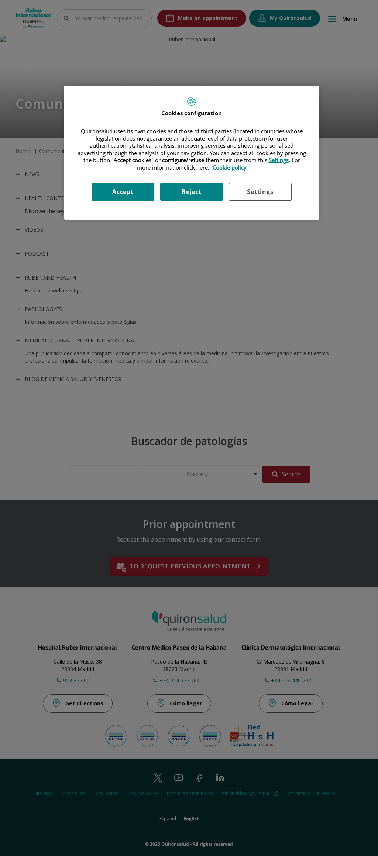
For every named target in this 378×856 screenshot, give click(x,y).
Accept (123, 192)
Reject (192, 192)
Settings (260, 192)
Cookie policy (230, 167)
